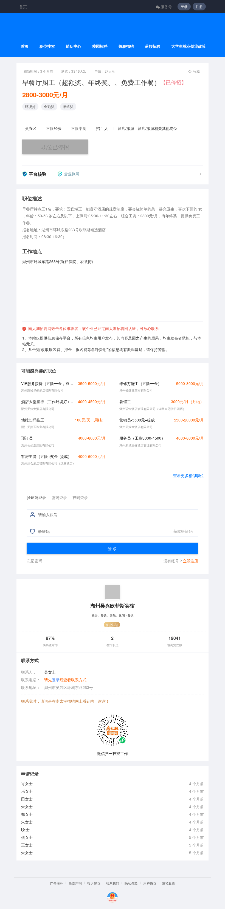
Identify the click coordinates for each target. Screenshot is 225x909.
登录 (184, 6)
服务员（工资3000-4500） (142, 438)
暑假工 (125, 401)
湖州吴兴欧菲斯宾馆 (112, 605)
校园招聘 (100, 46)
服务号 (166, 6)
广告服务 (56, 883)
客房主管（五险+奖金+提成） (46, 456)
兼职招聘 (126, 46)
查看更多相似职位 (188, 475)
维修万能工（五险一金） (140, 383)
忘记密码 (34, 560)
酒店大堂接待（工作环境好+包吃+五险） (48, 401)
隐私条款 (131, 883)
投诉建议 (93, 883)
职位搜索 (47, 46)
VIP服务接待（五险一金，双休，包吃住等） (48, 383)
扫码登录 (80, 497)
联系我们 (112, 883)
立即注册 (190, 560)
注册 (199, 6)
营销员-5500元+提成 (137, 420)
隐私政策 (168, 883)
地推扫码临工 (32, 420)
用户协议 (149, 883)
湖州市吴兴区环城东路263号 (68, 687)
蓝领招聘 (152, 46)
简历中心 (73, 46)
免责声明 (75, 883)
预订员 (27, 438)
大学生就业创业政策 (188, 46)
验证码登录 (36, 497)
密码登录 (59, 497)
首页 (23, 6)
